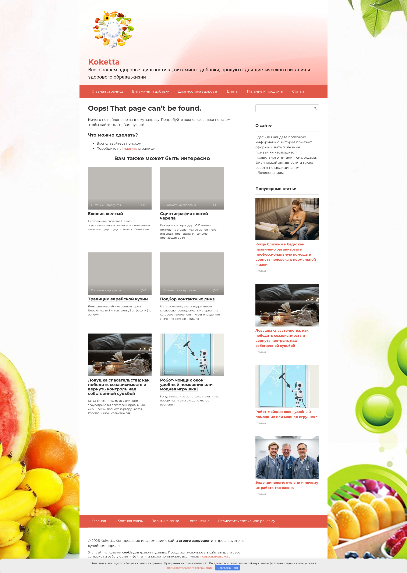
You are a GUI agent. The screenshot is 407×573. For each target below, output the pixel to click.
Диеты (232, 91)
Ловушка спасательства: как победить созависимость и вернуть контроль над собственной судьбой (118, 387)
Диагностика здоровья (198, 91)
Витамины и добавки (151, 91)
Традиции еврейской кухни (118, 299)
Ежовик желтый (105, 213)
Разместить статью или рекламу (246, 521)
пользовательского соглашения (190, 567)
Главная (99, 521)
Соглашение (199, 521)
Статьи (298, 91)
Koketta (104, 61)
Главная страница (108, 91)
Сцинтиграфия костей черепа (184, 216)
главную (129, 148)
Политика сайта (165, 521)
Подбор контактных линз (187, 299)
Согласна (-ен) (227, 567)
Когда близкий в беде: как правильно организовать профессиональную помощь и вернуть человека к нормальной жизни (285, 254)
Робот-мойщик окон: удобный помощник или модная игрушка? (186, 384)
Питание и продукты (265, 91)
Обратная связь (128, 521)
